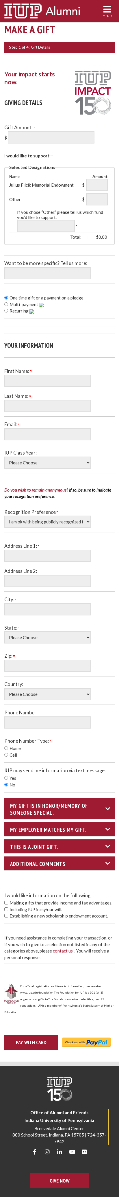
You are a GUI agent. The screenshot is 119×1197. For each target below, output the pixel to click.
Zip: (8, 656)
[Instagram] (47, 1152)
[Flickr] (84, 1152)
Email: (11, 424)
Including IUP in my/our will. (36, 909)
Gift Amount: (19, 127)
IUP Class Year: (20, 453)
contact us (63, 950)
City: (9, 599)
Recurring (19, 310)
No (12, 784)
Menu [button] (107, 16)
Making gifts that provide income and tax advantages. (61, 902)
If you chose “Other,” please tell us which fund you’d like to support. (60, 214)
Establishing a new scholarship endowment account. (59, 915)
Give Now (60, 1180)
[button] (59, 808)
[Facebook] (34, 1152)
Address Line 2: (20, 571)
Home (15, 748)
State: (11, 628)
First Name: (17, 371)
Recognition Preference (30, 512)
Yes (13, 778)
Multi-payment (24, 304)
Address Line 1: (21, 546)
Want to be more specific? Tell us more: (45, 263)
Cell (13, 754)
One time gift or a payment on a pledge (46, 297)
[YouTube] (72, 1152)
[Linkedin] (59, 1152)
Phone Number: (21, 713)
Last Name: (16, 396)
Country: (13, 684)
